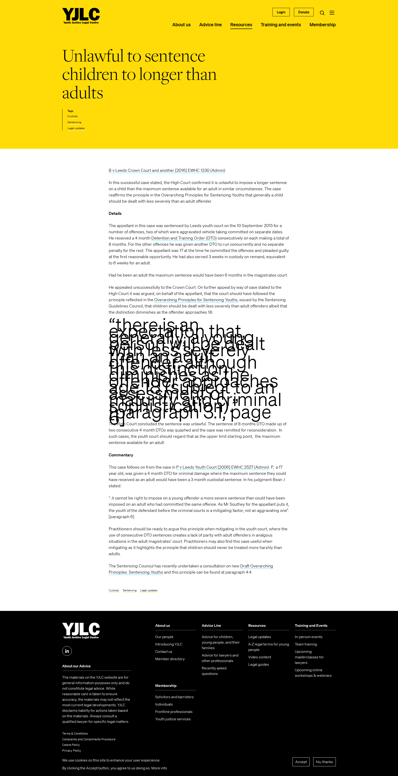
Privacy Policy (71, 751)
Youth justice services (173, 719)
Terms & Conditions (75, 733)
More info (159, 768)
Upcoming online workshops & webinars (313, 673)
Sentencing (74, 122)
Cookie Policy (71, 745)
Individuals (164, 704)
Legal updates (76, 128)
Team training (306, 644)
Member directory (170, 658)
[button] (332, 13)
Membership (323, 24)
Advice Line (211, 625)
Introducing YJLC (168, 644)
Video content (259, 657)
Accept (301, 761)
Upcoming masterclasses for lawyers (309, 657)
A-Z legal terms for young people (268, 647)
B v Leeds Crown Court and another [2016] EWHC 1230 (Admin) (167, 170)
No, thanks (324, 761)
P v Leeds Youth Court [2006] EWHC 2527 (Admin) (222, 467)
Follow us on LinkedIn (67, 651)
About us (181, 24)
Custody (72, 116)
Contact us (163, 651)
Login (281, 12)
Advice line (210, 24)
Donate (303, 12)
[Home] (81, 16)
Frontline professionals (174, 711)
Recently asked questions (214, 671)
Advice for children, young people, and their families (221, 642)
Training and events (281, 24)
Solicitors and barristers (174, 696)
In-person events (308, 636)
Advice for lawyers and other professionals (220, 658)
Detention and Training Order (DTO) (184, 237)
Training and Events (311, 625)
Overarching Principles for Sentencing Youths (195, 299)
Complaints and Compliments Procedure (88, 739)
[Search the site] (322, 13)
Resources (241, 24)
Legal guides (258, 664)
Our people (164, 636)
